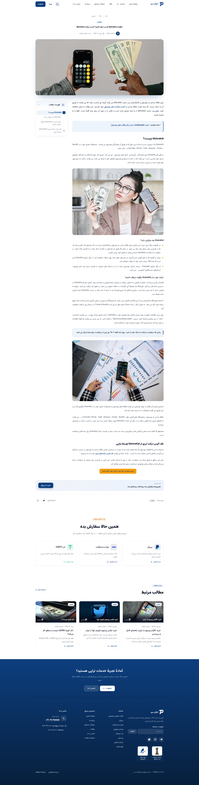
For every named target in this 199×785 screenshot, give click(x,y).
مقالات (92, 729)
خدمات (122, 4)
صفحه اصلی (133, 4)
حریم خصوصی (53, 772)
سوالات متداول (99, 4)
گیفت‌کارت (119, 747)
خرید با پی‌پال (46, 485)
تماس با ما (76, 4)
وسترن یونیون (118, 729)
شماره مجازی (118, 742)
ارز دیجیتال (119, 733)
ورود (50, 4)
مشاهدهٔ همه (42, 590)
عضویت (40, 4)
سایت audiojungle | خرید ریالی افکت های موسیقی (130, 125)
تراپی (156, 110)
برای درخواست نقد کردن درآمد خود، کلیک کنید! (118, 471)
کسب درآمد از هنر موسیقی (114, 106)
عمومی (99, 22)
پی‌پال (121, 720)
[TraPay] (157, 4)
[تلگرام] (161, 739)
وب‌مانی (120, 738)
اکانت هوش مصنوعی (115, 716)
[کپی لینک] (37, 500)
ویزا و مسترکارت (117, 725)
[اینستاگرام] (155, 739)
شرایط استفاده (90, 738)
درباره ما (87, 4)
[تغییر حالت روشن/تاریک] (57, 4)
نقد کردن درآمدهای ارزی (104, 453)
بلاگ (110, 4)
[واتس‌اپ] (149, 739)
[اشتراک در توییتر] (43, 500)
